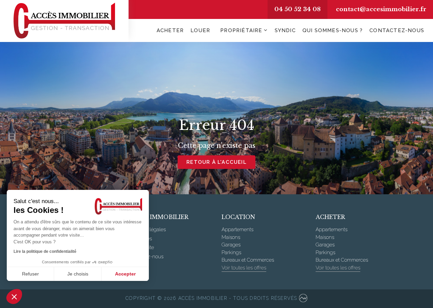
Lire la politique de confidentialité (45, 251)
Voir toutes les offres (244, 268)
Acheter (170, 30)
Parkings (231, 252)
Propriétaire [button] (241, 30)
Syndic (285, 30)
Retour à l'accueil (216, 162)
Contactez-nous (396, 30)
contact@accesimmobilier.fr (381, 9)
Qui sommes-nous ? (332, 30)
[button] (14, 296)
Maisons (231, 237)
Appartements (237, 229)
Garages (231, 245)
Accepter (125, 274)
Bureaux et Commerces (248, 260)
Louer (200, 30)
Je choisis (77, 274)
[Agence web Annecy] (303, 298)
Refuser (30, 274)
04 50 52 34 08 (297, 9)
